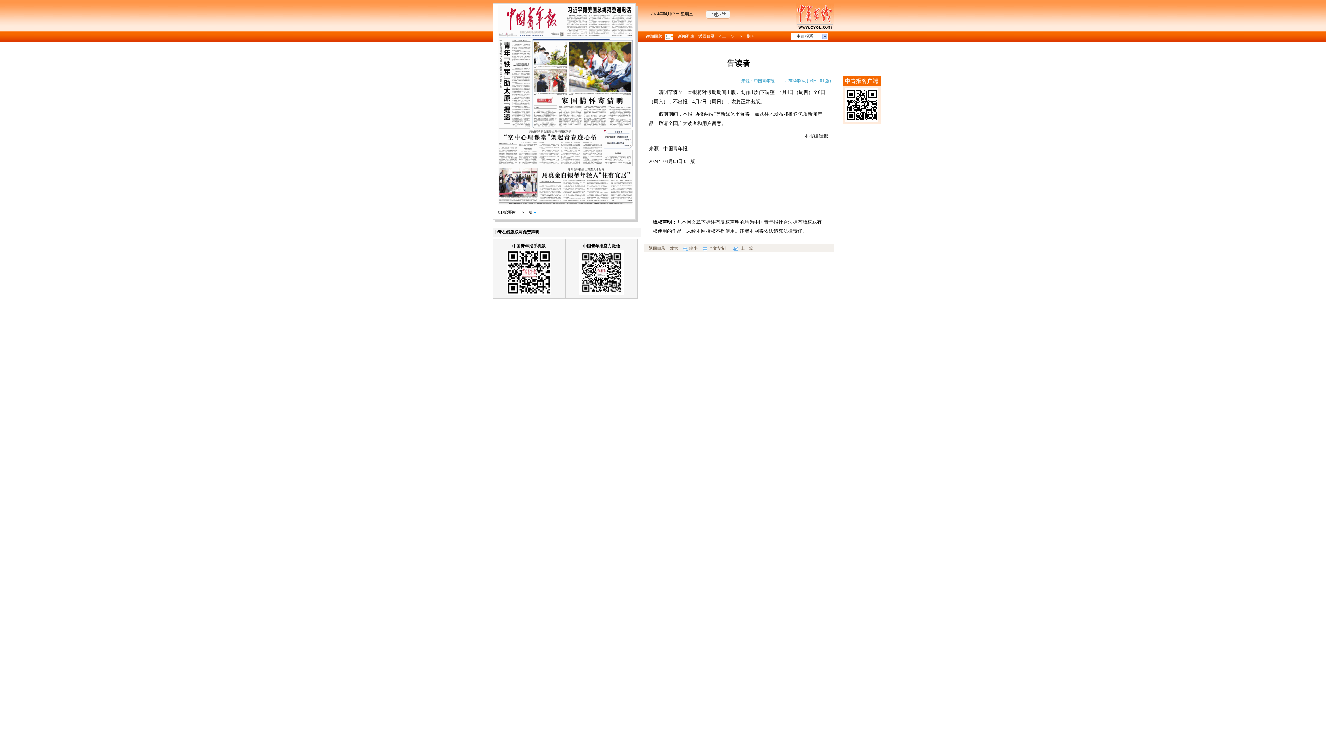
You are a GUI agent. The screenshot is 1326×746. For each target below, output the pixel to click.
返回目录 (706, 36)
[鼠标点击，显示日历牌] (669, 36)
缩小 (693, 248)
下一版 (527, 212)
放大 (674, 248)
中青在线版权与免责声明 (516, 232)
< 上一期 (726, 36)
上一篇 (746, 248)
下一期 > (746, 36)
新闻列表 (686, 36)
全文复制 (717, 248)
